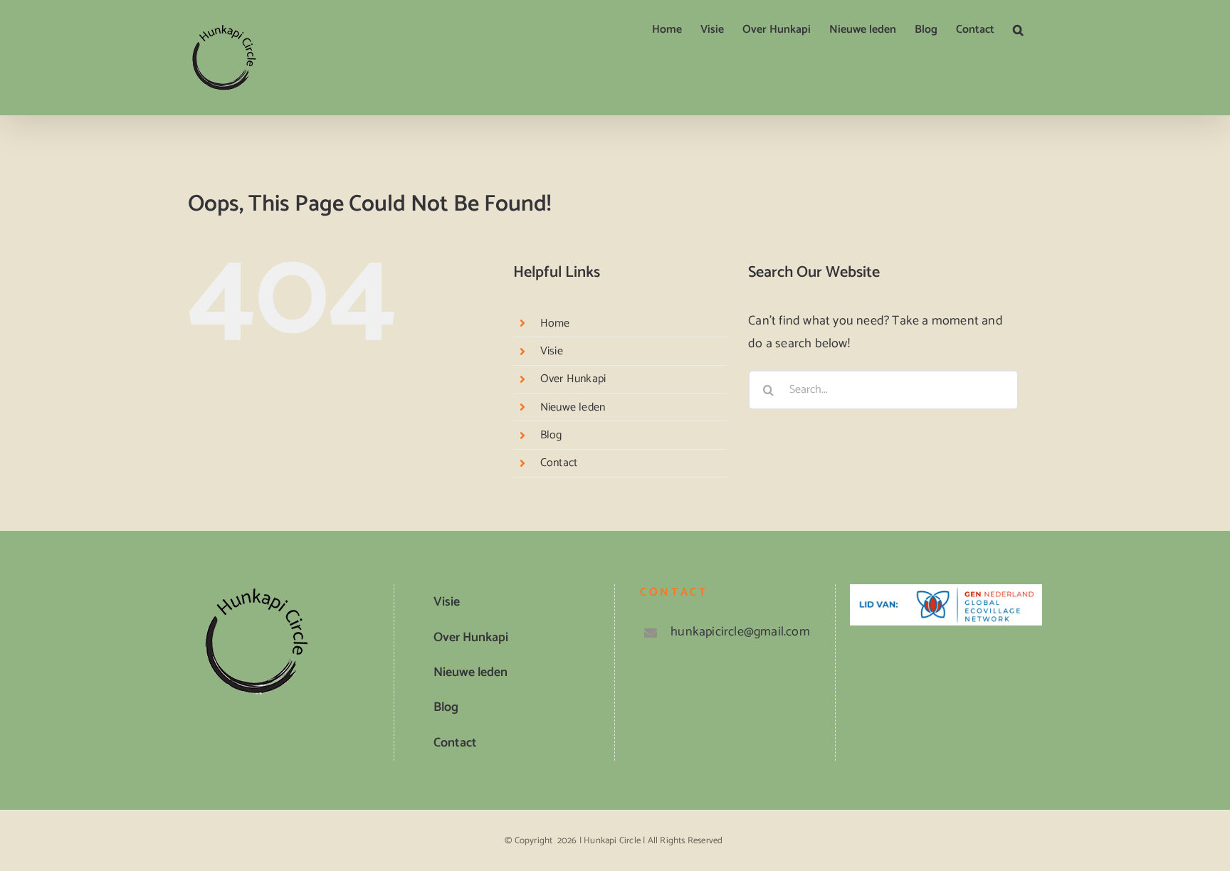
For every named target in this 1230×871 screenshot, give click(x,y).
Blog (551, 435)
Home (555, 323)
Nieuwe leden (572, 407)
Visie (551, 351)
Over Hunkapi (573, 379)
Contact (558, 463)
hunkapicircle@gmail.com (740, 632)
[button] (1018, 30)
